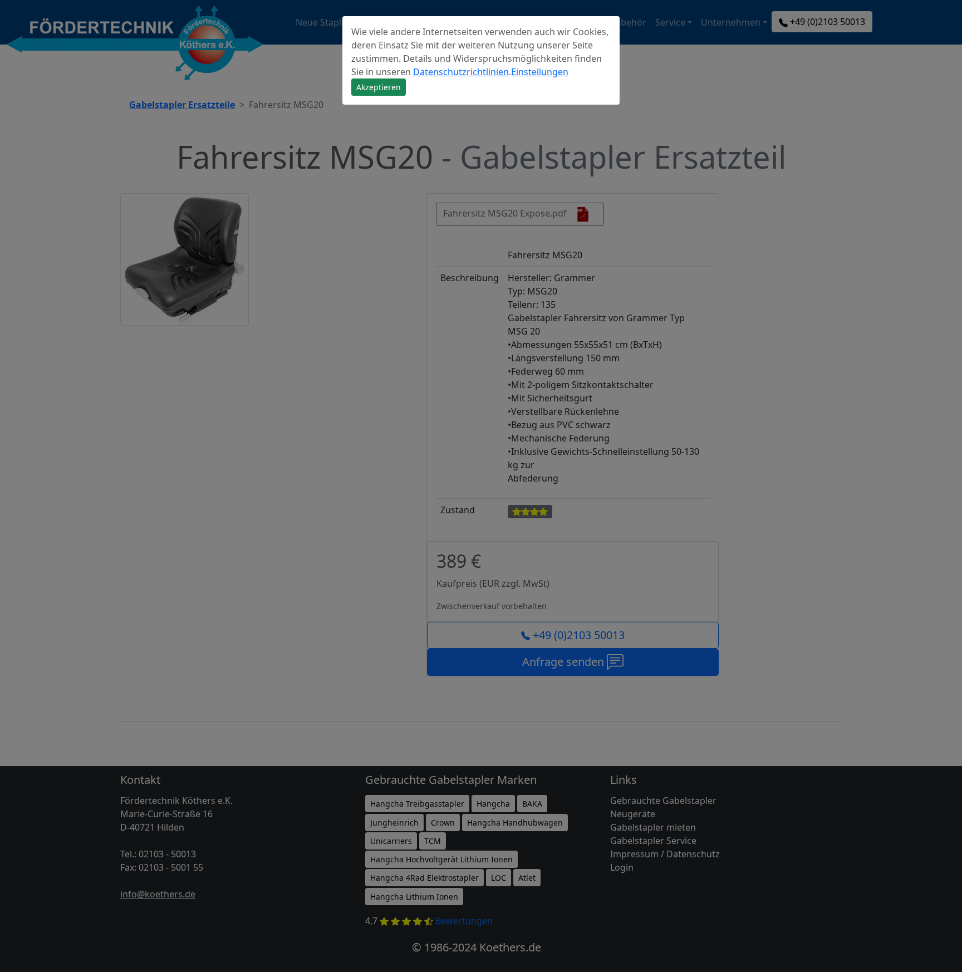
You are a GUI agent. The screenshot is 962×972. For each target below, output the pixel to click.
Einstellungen (539, 72)
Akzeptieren (378, 87)
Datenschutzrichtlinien (461, 72)
